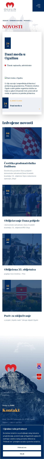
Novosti (27, 20)
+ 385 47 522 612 (15, 422)
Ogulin (5, 20)
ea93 (12, 405)
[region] (22, 442)
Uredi (22, 454)
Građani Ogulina (16, 20)
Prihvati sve (22, 448)
